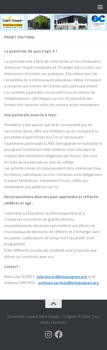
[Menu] (100, 7)
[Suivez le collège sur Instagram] (48, 334)
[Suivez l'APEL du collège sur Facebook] (59, 334)
